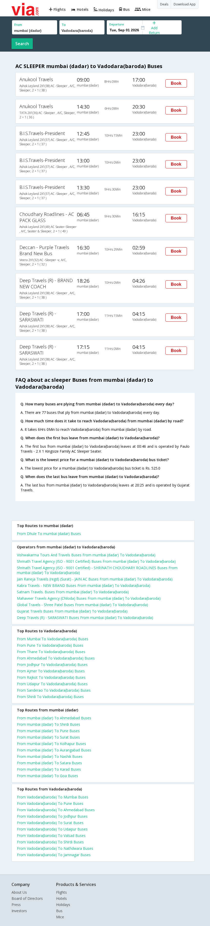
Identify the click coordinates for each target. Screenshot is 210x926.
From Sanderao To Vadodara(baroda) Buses (54, 690)
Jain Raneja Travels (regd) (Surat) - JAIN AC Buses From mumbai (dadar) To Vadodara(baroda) (95, 579)
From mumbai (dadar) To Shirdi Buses (48, 724)
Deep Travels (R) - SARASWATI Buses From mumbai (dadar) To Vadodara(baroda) (85, 617)
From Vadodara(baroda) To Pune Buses (50, 803)
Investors (19, 910)
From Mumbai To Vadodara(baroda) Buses (52, 638)
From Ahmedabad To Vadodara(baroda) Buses (56, 658)
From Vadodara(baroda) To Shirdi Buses (50, 841)
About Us (19, 892)
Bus (59, 910)
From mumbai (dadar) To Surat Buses (48, 737)
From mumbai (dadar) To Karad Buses (49, 769)
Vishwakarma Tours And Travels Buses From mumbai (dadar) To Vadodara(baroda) (86, 554)
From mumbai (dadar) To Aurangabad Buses (54, 750)
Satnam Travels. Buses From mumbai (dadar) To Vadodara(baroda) (73, 591)
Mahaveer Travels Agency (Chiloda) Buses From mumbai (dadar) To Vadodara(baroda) (89, 598)
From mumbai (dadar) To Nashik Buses (49, 756)
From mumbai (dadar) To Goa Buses (47, 775)
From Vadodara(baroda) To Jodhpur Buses (52, 816)
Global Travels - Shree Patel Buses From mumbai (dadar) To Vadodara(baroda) (82, 604)
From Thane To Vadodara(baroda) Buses (51, 651)
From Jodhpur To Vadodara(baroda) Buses (52, 664)
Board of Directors (27, 898)
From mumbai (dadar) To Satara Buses (49, 762)
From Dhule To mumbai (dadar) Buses (49, 533)
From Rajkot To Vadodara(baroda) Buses (51, 677)
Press (16, 904)
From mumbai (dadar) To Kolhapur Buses (51, 743)
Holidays (63, 904)
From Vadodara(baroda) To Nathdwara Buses (55, 848)
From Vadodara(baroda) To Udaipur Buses (52, 829)
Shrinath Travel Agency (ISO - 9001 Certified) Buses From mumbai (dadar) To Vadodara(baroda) (96, 561)
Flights (61, 892)
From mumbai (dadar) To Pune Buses (48, 730)
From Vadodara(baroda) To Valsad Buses (51, 835)
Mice (60, 916)
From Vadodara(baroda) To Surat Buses (50, 822)
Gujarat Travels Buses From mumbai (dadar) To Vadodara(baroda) (72, 611)
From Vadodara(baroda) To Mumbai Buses (52, 797)
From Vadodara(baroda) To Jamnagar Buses (54, 854)
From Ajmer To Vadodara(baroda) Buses (51, 671)
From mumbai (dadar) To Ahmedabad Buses (54, 717)
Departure (116, 24)
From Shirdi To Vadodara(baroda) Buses (50, 696)
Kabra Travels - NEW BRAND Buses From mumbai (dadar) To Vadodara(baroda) (83, 585)
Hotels (61, 898)
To (64, 25)
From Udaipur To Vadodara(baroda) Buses (52, 683)
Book (176, 83)
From (18, 25)
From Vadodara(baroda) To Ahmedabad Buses (56, 809)
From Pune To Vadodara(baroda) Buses (50, 645)
